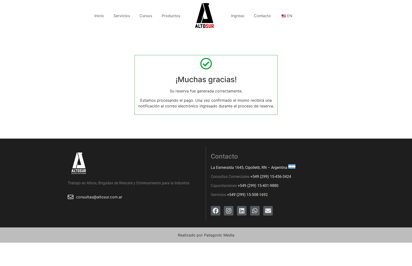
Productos (171, 15)
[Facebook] (215, 211)
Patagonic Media (219, 235)
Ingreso (237, 15)
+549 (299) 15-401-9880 (258, 185)
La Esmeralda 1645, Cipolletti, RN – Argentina (249, 167)
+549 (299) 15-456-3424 (270, 176)
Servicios (121, 15)
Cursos (145, 15)
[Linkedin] (242, 211)
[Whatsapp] (255, 211)
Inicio (99, 15)
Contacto (262, 15)
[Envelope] (268, 211)
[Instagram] (228, 211)
